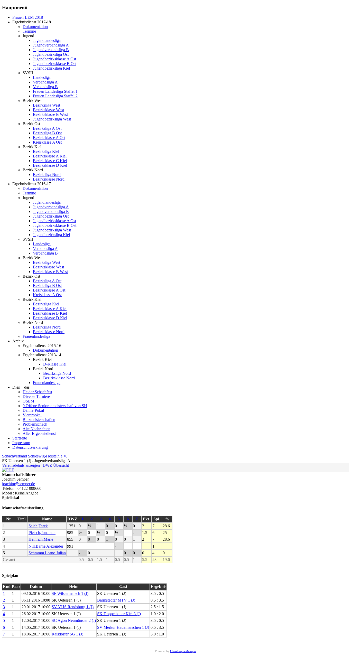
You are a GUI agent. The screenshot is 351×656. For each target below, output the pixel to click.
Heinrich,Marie (41, 539)
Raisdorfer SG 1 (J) (67, 634)
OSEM (28, 401)
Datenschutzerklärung (30, 447)
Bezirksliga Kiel (46, 151)
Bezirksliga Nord (47, 174)
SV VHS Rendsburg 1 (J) (73, 607)
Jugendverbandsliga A (51, 45)
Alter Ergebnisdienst (39, 433)
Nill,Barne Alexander (46, 546)
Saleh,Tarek (38, 526)
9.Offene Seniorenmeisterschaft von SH (55, 406)
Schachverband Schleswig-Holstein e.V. (34, 456)
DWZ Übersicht (56, 465)
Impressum (21, 443)
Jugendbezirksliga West (52, 119)
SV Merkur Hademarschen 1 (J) (123, 627)
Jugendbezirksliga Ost (51, 54)
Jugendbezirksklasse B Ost (54, 63)
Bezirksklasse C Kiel (50, 160)
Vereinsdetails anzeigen (21, 465)
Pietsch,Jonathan (42, 532)
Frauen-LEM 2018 (27, 17)
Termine (29, 31)
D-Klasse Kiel (54, 364)
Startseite (19, 438)
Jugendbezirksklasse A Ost (54, 59)
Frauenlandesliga (36, 336)
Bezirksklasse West (48, 110)
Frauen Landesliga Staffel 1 (55, 91)
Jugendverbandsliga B (51, 50)
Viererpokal (32, 415)
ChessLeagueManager (183, 651)
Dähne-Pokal (33, 410)
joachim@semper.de (18, 484)
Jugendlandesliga (47, 40)
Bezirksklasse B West (50, 114)
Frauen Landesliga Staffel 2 (55, 96)
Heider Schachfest (37, 392)
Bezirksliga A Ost (47, 128)
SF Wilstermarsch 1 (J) (70, 593)
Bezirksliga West (46, 105)
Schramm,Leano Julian (47, 553)
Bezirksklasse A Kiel (50, 156)
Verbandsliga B (45, 87)
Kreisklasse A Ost (47, 142)
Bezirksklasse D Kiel (50, 165)
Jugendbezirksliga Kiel (51, 68)
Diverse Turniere (36, 396)
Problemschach (35, 424)
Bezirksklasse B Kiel (50, 313)
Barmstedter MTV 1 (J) (116, 600)
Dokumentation (35, 26)
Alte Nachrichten (36, 429)
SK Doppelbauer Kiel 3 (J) (119, 614)
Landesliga (42, 77)
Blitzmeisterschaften (39, 419)
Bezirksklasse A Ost (49, 137)
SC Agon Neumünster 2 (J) (74, 620)
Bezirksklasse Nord (48, 179)
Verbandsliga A (45, 82)
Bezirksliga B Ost (47, 133)
